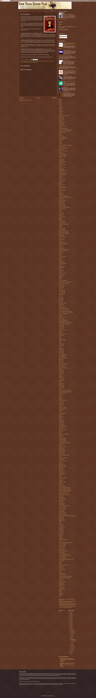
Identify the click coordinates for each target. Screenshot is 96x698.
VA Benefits (61, 579)
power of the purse (62, 438)
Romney (60, 470)
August (72, 633)
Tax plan (60, 528)
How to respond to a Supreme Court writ (65, 312)
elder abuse (61, 214)
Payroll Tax (60, 422)
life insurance (61, 366)
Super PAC (60, 517)
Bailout (60, 143)
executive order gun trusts (63, 243)
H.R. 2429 (60, 297)
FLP (59, 269)
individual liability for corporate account (65, 322)
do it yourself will (61, 208)
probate (60, 445)
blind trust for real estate (63, 150)
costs (60, 177)
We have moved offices (67, 92)
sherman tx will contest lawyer (64, 494)
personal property (61, 425)
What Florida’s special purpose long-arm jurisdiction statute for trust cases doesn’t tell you (67, 602)
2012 (71, 650)
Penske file (60, 424)
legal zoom (60, 360)
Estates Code (61, 239)
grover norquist (61, 284)
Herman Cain (61, 304)
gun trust (60, 288)
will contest (60, 587)
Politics (60, 435)
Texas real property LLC (63, 553)
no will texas (61, 401)
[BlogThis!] (34, 59)
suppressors (61, 518)
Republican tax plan (62, 466)
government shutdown (62, 280)
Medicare (60, 377)
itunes (60, 346)
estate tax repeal (61, 236)
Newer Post (22, 97)
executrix (60, 246)
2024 (71, 612)
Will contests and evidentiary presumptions (66, 607)
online (60, 415)
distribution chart (61, 205)
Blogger (53, 695)
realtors (60, 462)
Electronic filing (61, 221)
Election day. (65, 87)
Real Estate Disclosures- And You (68, 70)
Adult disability (61, 122)
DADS (60, 183)
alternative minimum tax (63, 128)
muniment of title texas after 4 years (65, 391)
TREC (60, 562)
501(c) (60, 108)
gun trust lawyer (61, 290)
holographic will (61, 307)
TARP (60, 521)
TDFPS (60, 536)
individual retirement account (63, 324)
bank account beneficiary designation (65, 145)
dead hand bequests (62, 187)
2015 (71, 626)
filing (59, 259)
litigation (60, 369)
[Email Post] (31, 59)
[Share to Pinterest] (37, 59)
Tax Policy (60, 531)
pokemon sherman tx (62, 429)
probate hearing (61, 449)
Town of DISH (61, 560)
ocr (59, 411)
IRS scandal (61, 345)
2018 (71, 621)
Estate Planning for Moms (63, 231)
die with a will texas (62, 200)
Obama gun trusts (62, 408)
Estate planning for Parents (28, 62)
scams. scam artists (62, 477)
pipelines (60, 428)
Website (60, 24)
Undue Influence (61, 573)
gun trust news (61, 291)
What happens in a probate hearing (73, 640)
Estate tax (60, 235)
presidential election (62, 441)
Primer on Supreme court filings (64, 442)
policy (60, 432)
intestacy (60, 332)
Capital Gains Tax (62, 162)
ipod (59, 336)
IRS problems (61, 343)
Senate (60, 483)
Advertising (60, 124)
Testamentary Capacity (62, 539)
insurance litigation (62, 329)
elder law (60, 215)
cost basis (60, 176)
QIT (59, 456)
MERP (60, 381)
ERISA (60, 225)
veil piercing (61, 583)
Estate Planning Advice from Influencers (65, 55)
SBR (59, 476)
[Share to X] (35, 59)
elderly (60, 218)
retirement (60, 469)
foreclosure (60, 270)
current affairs (61, 181)
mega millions (61, 380)
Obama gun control (62, 407)
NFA (59, 397)
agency (60, 126)
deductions (60, 193)
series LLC (60, 484)
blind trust (60, 149)
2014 (59, 105)
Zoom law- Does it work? (67, 76)
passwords (60, 421)
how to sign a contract (62, 314)
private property (61, 443)
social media (61, 504)
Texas (60, 541)
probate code (61, 448)
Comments (62, 37)
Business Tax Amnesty (62, 155)
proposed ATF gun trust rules (63, 455)
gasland (60, 277)
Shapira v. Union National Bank (64, 487)
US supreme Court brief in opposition (65, 576)
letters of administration (62, 363)
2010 (59, 101)
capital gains (61, 160)
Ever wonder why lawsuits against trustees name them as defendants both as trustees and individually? (67, 604)
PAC (59, 418)
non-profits (60, 404)
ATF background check (62, 138)
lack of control (61, 353)
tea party (60, 538)
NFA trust (60, 398)
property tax (61, 452)
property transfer (61, 453)
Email (60, 23)
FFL (59, 255)
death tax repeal (61, 190)
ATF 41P (60, 135)
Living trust (60, 370)
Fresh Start (60, 274)
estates (60, 238)
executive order (61, 242)
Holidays (60, 305)
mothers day (35, 62)
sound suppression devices (63, 505)
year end (60, 593)
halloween (60, 298)
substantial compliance (62, 514)
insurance (60, 328)
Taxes (60, 535)
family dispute (61, 248)
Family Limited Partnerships (63, 249)
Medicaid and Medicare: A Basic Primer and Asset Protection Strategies (69, 43)
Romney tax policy (62, 473)
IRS (59, 342)
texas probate (61, 552)
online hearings (61, 417)
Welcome (60, 586)
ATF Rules (60, 139)
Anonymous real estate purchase (64, 131)
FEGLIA (60, 253)
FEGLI (60, 252)
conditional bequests (62, 170)
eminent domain (61, 222)
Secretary (60, 480)
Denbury (60, 194)
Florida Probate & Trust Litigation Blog (66, 658)
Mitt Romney (61, 386)
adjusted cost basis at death (63, 115)
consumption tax (61, 174)
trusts (60, 572)
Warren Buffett (61, 584)
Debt (59, 191)
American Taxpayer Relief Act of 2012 (65, 129)
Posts (61, 35)
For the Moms (72, 641)
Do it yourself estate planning (63, 207)
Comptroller (61, 169)
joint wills (60, 348)
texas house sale (61, 546)
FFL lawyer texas (61, 256)
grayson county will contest (63, 283)
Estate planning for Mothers (63, 232)
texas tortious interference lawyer (64, 555)
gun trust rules (61, 293)
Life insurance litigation (62, 367)
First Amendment (61, 266)
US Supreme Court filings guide (64, 577)
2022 (71, 615)
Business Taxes (61, 156)
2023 (71, 613)
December (72, 630)
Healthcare (60, 300)
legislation (60, 362)
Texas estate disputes (62, 543)
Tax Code (60, 524)
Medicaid (60, 376)
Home (38, 97)
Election (60, 219)
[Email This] (33, 59)
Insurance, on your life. (67, 60)
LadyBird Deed (61, 356)
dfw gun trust (61, 198)
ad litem (60, 114)
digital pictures (61, 204)
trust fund (60, 566)
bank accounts (61, 146)
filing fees (60, 260)
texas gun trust (61, 545)
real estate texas (61, 460)
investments (61, 335)
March (72, 645)
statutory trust (61, 510)
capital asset (61, 159)
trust (59, 563)
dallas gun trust (61, 184)
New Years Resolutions (67, 50)
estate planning (61, 229)
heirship (60, 301)
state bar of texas (62, 507)
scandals (60, 479)
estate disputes (61, 228)
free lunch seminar (62, 273)
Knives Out (60, 352)
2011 (71, 651)
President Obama (61, 439)
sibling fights (61, 497)
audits (60, 142)
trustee (60, 570)
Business (60, 152)
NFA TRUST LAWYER (62, 400)
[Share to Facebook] (36, 59)
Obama (60, 405)
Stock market (61, 511)
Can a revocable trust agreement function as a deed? (67, 605)
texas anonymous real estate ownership (65, 542)
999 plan (60, 111)
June (71, 636)
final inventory (61, 262)
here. (27, 46)
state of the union (61, 508)
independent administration (63, 321)
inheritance (60, 325)
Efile (59, 211)
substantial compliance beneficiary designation (66, 515)
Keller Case (61, 349)
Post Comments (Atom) (28, 100)
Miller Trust (60, 384)
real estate (60, 459)
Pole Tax (60, 431)
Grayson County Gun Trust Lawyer (64, 281)
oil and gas (60, 414)
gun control (60, 287)
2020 (71, 618)
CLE (59, 166)
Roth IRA (60, 474)
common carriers (61, 167)
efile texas (60, 212)
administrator (61, 119)
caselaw (60, 163)
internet (60, 331)
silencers (60, 501)
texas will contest (61, 556)
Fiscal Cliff (60, 267)
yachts (60, 591)
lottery (60, 374)
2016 (71, 624)
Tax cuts (60, 525)
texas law (60, 548)
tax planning (61, 529)
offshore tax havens (62, 412)
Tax (37, 62)
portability (60, 436)
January (72, 648)
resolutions (60, 467)
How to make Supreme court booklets (65, 311)
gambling (60, 276)
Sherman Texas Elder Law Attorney (64, 490)
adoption (60, 121)
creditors (60, 180)
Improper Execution (62, 317)
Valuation (60, 580)
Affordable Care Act (62, 125)
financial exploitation (62, 263)
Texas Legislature (62, 549)
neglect (60, 394)
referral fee (60, 463)
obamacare (60, 410)
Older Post (54, 97)
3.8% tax (60, 107)
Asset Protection (61, 132)
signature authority (62, 498)
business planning (62, 153)
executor (60, 245)
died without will (61, 201)
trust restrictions (61, 569)
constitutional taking (62, 173)
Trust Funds (61, 567)
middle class (61, 383)
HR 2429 (60, 315)
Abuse (60, 112)
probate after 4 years (62, 446)
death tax (60, 188)
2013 (59, 104)
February (72, 646)
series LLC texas (61, 486)
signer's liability (61, 500)
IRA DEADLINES (61, 339)
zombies (60, 594)
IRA (59, 338)
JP (64, 13)
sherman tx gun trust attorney (63, 491)
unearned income (61, 574)
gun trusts (60, 294)
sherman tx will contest (62, 493)
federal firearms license (62, 250)
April (71, 643)
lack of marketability (62, 355)
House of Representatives (63, 308)
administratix (61, 118)
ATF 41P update (61, 136)
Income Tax (61, 318)
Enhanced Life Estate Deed (63, 224)
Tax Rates (60, 532)
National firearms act (62, 393)
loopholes (60, 373)
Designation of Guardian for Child (64, 197)
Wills (59, 590)
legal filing (60, 359)
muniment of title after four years (64, 390)
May (71, 638)
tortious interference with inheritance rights (65, 559)
